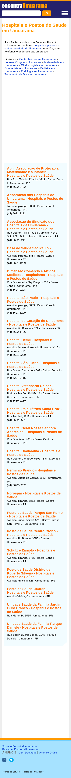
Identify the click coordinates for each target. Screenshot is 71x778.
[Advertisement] (35, 117)
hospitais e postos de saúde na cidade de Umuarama (32, 47)
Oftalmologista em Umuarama (39, 65)
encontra (25, 5)
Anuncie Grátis (48, 752)
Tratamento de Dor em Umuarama (25, 74)
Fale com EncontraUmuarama (20, 749)
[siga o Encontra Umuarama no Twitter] (11, 761)
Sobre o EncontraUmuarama (19, 746)
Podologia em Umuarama (36, 71)
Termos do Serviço (11, 772)
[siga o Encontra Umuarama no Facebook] (4, 761)
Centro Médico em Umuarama (37, 59)
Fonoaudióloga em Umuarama (23, 62)
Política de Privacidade (33, 772)
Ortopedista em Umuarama (21, 68)
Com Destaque (28, 752)
